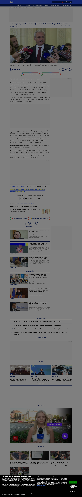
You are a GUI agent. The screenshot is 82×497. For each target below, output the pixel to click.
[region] (41, 486)
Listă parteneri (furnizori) (41, 485)
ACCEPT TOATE (73, 482)
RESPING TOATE (73, 491)
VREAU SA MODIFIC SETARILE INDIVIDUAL (73, 486)
